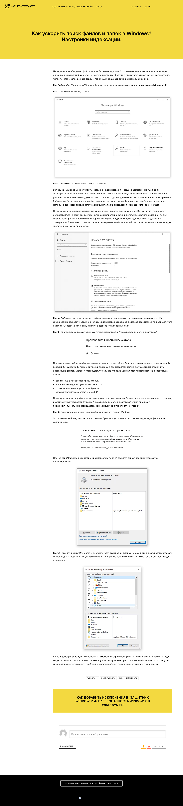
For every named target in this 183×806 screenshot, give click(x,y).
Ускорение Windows (128, 678)
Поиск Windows (108, 678)
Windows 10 (92, 678)
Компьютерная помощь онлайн (72, 6)
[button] (159, 6)
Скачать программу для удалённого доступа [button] (91, 783)
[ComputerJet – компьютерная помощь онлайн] (20, 7)
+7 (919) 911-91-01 (141, 6)
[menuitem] (72, 6)
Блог (99, 6)
